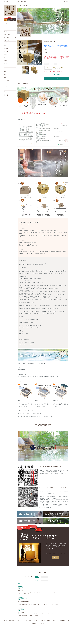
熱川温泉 (5, 71)
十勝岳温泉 (6, 42)
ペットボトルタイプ (8, 23)
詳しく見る (55, 557)
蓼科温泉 (5, 57)
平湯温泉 (5, 74)
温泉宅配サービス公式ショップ (39, 623)
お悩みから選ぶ (10, 34)
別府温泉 (5, 86)
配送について (24, 620)
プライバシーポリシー (33, 620)
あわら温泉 (6, 77)
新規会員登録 (23, 1)
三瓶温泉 (5, 83)
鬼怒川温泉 (6, 51)
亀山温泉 (5, 60)
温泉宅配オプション (8, 31)
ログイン (18, 1)
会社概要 (5, 620)
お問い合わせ (42, 620)
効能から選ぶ (10, 40)
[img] (20, 586)
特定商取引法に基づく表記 (14, 620)
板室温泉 (5, 54)
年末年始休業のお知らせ (64, 620)
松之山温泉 (6, 48)
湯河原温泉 (6, 63)
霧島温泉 (5, 91)
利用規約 (48, 620)
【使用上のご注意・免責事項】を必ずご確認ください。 (54, 71)
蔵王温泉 (5, 45)
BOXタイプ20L (7, 26)
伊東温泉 (5, 68)
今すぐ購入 (57, 78)
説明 (19, 83)
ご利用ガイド (25, 83)
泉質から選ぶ (10, 37)
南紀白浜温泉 (6, 80)
